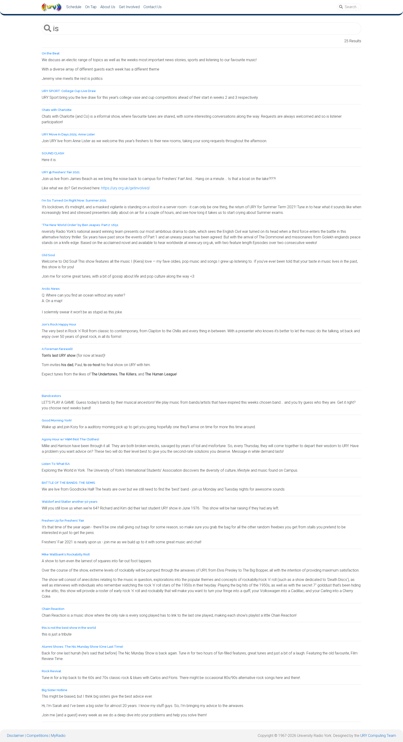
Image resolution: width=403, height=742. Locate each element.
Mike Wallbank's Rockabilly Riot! (66, 554)
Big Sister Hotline (54, 690)
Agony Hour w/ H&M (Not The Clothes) (70, 439)
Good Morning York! (57, 420)
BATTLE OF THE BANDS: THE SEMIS (68, 482)
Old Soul (48, 255)
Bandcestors (51, 396)
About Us (107, 7)
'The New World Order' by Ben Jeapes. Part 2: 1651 (80, 225)
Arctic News (51, 288)
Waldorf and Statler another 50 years (69, 501)
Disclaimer (15, 735)
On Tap (91, 7)
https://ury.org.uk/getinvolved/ (125, 188)
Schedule (73, 7)
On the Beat (50, 53)
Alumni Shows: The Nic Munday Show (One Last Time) (82, 646)
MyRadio (58, 735)
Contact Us (152, 7)
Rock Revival (51, 671)
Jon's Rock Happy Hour (59, 324)
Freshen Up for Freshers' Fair (63, 520)
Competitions (38, 735)
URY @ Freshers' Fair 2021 (61, 172)
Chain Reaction (53, 609)
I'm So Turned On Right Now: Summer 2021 (74, 200)
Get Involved (129, 7)
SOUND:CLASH (53, 153)
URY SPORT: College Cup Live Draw (69, 91)
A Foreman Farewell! (57, 349)
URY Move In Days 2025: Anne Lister (68, 134)
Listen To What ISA (56, 464)
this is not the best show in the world (69, 627)
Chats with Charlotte (57, 110)
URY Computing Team (378, 735)
